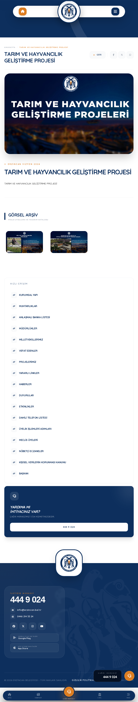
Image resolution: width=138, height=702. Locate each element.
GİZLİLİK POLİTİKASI (84, 680)
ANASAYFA (9, 47)
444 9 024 (69, 527)
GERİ (99, 55)
